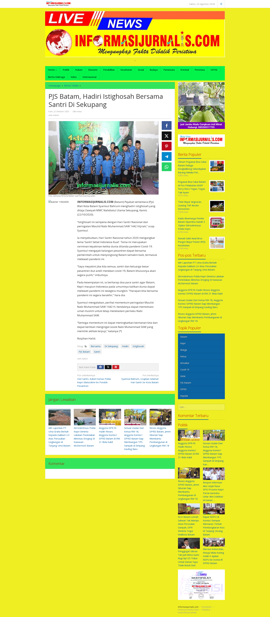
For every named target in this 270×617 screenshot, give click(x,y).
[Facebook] (100, 367)
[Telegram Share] (167, 156)
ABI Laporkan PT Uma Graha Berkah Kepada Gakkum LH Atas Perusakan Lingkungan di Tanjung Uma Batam (197, 266)
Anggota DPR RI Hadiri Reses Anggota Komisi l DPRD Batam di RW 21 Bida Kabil (109, 435)
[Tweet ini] (167, 135)
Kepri (182, 343)
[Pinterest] (115, 367)
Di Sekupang (111, 346)
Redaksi (206, 609)
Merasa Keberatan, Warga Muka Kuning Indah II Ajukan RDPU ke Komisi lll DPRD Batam (213, 556)
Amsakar (184, 362)
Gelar (183, 376)
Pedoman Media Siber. (189, 609)
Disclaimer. (207, 606)
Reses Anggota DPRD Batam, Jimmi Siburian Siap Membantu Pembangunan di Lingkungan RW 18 (200, 317)
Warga (183, 349)
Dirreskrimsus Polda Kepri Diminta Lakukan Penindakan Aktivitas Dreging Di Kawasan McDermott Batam (201, 280)
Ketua (183, 356)
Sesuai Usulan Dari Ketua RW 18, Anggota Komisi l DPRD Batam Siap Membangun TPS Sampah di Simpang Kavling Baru (134, 438)
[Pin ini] (167, 146)
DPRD (183, 389)
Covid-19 (184, 369)
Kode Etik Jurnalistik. (187, 612)
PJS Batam (84, 351)
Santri (97, 351)
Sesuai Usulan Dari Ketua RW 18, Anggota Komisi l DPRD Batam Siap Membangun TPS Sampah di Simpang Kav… (213, 454)
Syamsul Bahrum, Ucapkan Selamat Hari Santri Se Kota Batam (140, 379)
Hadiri (125, 346)
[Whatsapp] (167, 166)
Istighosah (138, 346)
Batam (183, 336)
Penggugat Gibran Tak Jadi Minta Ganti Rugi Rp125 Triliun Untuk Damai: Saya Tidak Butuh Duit (188, 558)
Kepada (184, 395)
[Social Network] (221, 4)
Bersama (95, 346)
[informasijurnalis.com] (58, 3)
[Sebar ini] (167, 125)
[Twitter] (108, 367)
